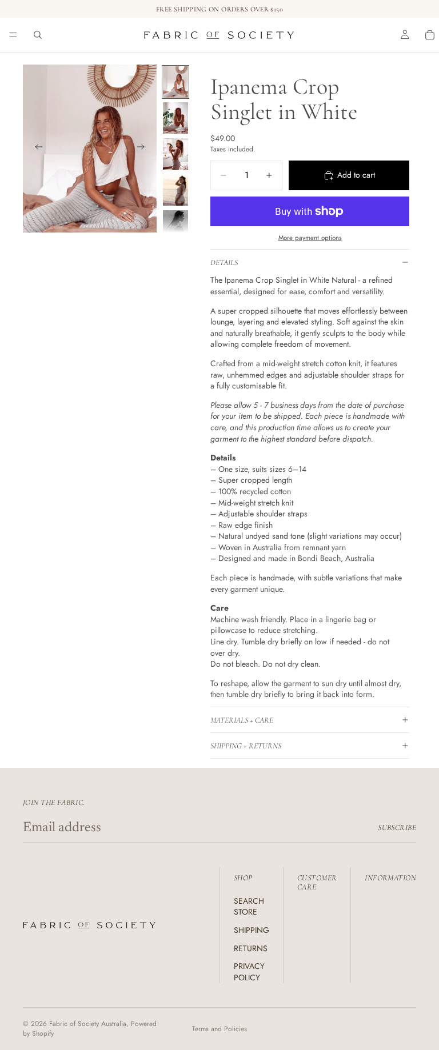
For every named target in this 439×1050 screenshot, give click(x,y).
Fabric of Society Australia (87, 1024)
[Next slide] (144, 148)
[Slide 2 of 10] (175, 118)
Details (224, 262)
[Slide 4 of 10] (175, 190)
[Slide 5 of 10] (175, 226)
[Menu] (13, 35)
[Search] (37, 34)
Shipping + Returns (245, 746)
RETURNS (251, 948)
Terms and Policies (219, 1029)
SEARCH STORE (249, 906)
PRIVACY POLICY (249, 971)
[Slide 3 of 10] (175, 154)
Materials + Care (241, 720)
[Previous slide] (35, 148)
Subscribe (397, 827)
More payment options (310, 237)
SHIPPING (251, 930)
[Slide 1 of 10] (175, 82)
